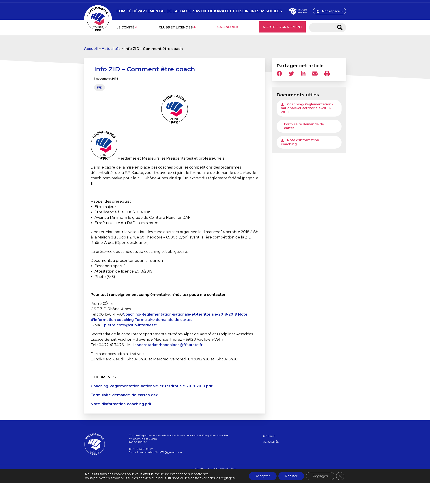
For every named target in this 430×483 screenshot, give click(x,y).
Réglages (320, 476)
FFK (99, 87)
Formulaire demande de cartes (163, 320)
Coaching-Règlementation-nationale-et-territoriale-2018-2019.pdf (152, 386)
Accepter (263, 476)
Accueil (91, 49)
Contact (269, 436)
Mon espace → (332, 11)
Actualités (111, 49)
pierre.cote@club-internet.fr (130, 325)
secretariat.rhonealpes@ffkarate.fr (170, 345)
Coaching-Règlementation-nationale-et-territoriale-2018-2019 (180, 314)
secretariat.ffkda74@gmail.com (161, 452)
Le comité (125, 27)
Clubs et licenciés (176, 27)
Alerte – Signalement (282, 27)
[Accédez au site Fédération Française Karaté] (298, 11)
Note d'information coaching (300, 142)
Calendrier (227, 27)
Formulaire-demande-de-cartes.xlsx (124, 395)
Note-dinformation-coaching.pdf (121, 404)
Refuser (291, 476)
